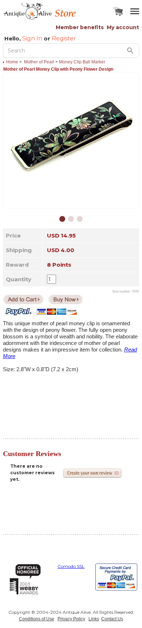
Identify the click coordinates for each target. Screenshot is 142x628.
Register (64, 38)
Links (93, 618)
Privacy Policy (71, 618)
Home (12, 61)
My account (123, 27)
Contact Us (112, 618)
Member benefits (80, 27)
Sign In (32, 38)
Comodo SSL (71, 566)
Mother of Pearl (39, 61)
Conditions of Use (36, 618)
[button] (62, 219)
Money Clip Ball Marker (82, 61)
